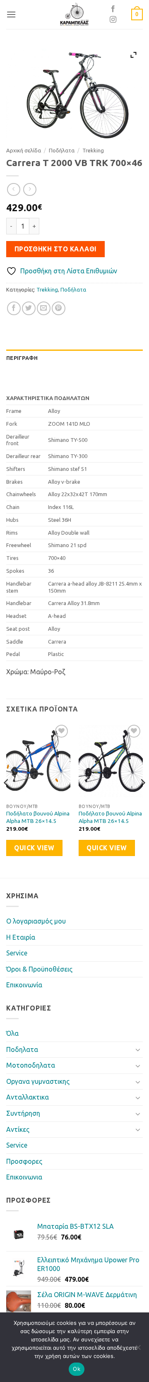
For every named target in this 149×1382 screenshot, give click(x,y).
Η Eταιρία (20, 937)
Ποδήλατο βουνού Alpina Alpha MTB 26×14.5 (38, 817)
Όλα (12, 1033)
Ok (76, 1368)
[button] (11, 14)
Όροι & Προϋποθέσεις (39, 969)
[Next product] (13, 189)
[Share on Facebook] (14, 308)
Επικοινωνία (24, 985)
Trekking (93, 150)
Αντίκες (17, 1129)
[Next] (142, 799)
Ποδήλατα (61, 150)
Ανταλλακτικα (27, 1097)
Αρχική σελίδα (23, 150)
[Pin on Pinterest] (58, 308)
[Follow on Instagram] (113, 20)
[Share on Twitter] (29, 308)
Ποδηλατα (22, 1049)
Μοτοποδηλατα (30, 1065)
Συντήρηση (23, 1113)
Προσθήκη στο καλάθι (55, 249)
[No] (138, 1349)
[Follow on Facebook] (113, 9)
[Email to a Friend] (43, 308)
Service (16, 953)
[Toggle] (138, 1049)
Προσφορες (24, 1161)
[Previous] (7, 799)
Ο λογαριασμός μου (36, 921)
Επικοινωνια (24, 1177)
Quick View (34, 847)
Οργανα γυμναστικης (38, 1081)
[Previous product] (29, 189)
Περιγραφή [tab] (22, 358)
